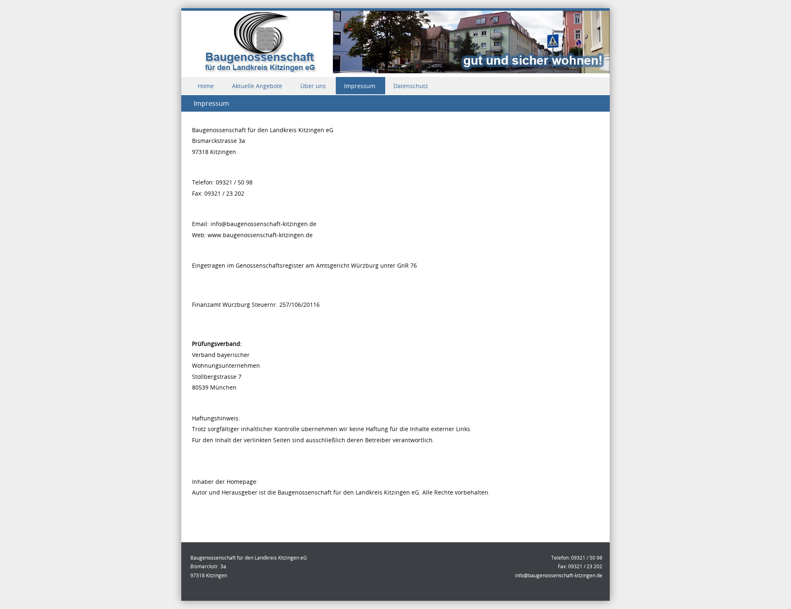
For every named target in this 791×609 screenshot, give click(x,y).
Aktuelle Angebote (257, 86)
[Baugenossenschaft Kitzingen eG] (395, 71)
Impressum (359, 86)
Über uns (313, 86)
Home (206, 86)
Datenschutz (410, 86)
